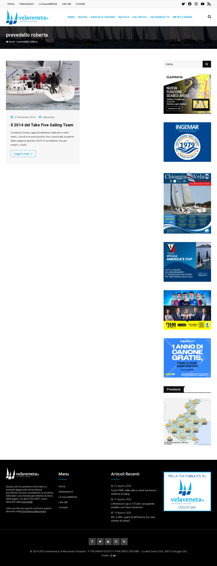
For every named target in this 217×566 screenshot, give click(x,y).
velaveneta (48, 117)
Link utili (66, 3)
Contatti (80, 3)
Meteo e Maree (182, 17)
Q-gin (113, 555)
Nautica (123, 17)
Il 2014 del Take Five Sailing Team (42, 125)
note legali (27, 502)
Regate (82, 17)
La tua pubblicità (48, 3)
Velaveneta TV (160, 17)
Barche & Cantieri (103, 17)
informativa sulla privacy (33, 511)
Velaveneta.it (26, 3)
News (71, 17)
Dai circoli (140, 17)
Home (11, 3)
